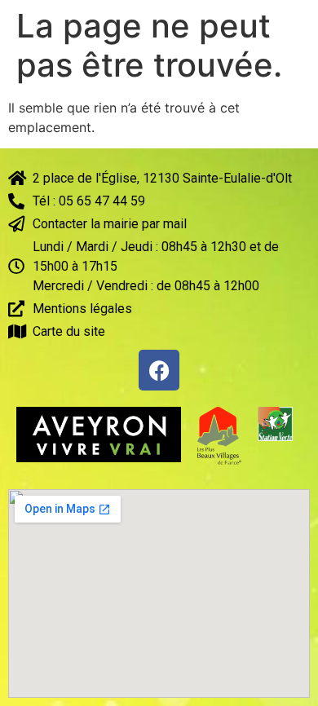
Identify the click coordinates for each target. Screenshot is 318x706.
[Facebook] (159, 370)
